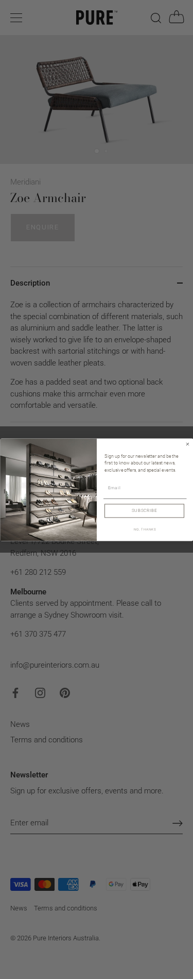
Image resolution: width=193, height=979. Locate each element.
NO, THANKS (144, 529)
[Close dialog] (187, 444)
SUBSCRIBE (144, 510)
